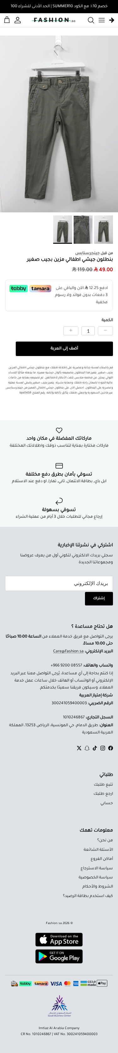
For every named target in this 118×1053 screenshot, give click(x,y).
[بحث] (88, 20)
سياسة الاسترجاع (97, 868)
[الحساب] (18, 20)
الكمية (107, 320)
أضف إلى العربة (64, 349)
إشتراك (99, 598)
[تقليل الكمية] (105, 330)
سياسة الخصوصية (96, 878)
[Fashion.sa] (53, 20)
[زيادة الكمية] (70, 330)
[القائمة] (102, 20)
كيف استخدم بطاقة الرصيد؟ (88, 896)
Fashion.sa (54, 923)
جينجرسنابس (87, 253)
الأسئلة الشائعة (98, 850)
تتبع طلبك (103, 785)
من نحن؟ (105, 840)
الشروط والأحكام (97, 887)
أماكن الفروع (102, 859)
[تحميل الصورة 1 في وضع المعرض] (59, 124)
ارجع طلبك (103, 794)
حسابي (106, 803)
